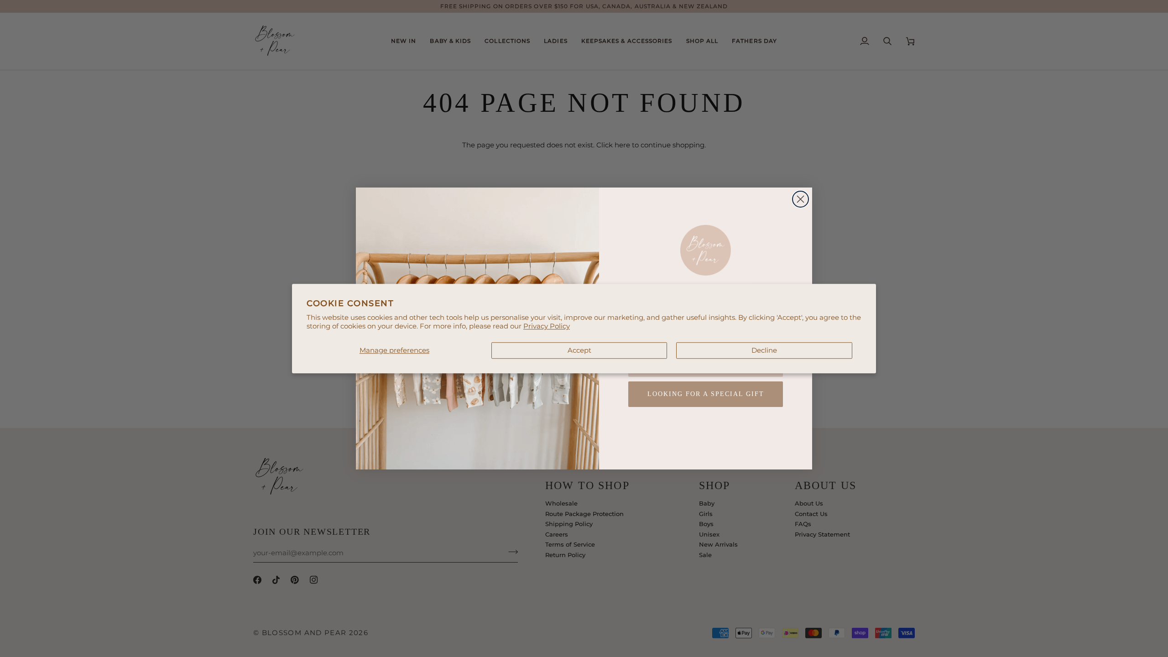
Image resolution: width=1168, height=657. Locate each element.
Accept (579, 350)
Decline (764, 350)
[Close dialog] (800, 199)
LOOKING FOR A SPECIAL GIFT (705, 394)
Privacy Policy (546, 326)
